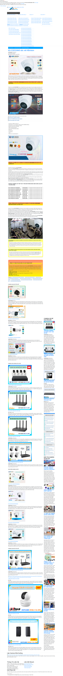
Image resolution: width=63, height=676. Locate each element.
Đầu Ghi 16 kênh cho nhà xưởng (12, 24)
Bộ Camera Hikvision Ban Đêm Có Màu (49, 454)
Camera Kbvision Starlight (25, 47)
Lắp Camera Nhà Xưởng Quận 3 (26, 31)
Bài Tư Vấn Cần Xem (12, 28)
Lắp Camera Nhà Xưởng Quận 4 (26, 32)
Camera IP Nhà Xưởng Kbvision (36, 21)
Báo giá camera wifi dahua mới (49, 416)
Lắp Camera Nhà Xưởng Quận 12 (26, 44)
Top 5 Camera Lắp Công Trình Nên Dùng (49, 420)
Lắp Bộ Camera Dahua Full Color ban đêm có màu (49, 451)
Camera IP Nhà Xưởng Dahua (36, 19)
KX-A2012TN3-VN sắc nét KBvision (13, 522)
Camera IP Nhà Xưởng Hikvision (36, 18)
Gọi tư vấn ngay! (3, 5)
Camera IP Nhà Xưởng (27, 665)
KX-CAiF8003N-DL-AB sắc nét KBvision (14, 337)
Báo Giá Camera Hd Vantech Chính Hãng (18, 277)
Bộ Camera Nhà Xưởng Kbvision (24, 21)
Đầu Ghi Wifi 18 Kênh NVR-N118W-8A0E (14, 410)
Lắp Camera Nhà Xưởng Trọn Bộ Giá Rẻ (26, 279)
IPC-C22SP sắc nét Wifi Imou (12, 354)
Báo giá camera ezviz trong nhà (49, 418)
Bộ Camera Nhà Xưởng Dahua (23, 22)
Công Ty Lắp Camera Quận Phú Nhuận (49, 609)
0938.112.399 (10, 7)
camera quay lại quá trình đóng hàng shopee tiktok (49, 428)
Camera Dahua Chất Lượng (11, 18)
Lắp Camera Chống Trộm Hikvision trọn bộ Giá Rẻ (49, 447)
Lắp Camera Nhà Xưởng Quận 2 (26, 29)
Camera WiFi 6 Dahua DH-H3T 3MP (13, 613)
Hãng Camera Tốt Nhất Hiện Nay (49, 490)
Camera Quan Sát (11, 47)
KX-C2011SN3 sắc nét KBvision (13, 541)
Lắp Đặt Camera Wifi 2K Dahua (49, 433)
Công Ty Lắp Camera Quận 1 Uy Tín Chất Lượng (49, 563)
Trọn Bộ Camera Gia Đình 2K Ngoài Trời (49, 355)
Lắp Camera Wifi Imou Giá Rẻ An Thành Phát (48, 537)
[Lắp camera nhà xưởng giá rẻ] (13, 9)
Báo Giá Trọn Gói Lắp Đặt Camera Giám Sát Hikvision (49, 468)
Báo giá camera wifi (47, 434)
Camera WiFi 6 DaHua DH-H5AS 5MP (13, 578)
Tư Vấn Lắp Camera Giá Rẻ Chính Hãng (49, 514)
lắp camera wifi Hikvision (46, 24)
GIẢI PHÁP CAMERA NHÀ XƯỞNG (18, 7)
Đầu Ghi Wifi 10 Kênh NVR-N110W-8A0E (14, 436)
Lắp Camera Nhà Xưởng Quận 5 (26, 34)
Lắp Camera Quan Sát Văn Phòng (49, 586)
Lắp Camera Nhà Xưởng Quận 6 (26, 35)
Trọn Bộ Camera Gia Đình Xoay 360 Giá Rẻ (15, 385)
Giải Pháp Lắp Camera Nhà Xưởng (14, 34)
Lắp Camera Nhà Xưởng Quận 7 (26, 37)
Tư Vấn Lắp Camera (27, 667)
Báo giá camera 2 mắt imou (48, 429)
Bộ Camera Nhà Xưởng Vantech (24, 24)
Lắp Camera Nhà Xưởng (11, 14)
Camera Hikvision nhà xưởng (12, 21)
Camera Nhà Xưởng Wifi (28, 666)
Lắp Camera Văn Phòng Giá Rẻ (15, 279)
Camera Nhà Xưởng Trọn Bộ (28, 664)
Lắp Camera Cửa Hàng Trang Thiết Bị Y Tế (26, 278)
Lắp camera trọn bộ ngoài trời (23, 18)
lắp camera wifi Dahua (45, 22)
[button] (19, 13)
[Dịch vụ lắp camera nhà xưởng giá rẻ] (23, 654)
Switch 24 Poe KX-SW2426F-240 (49, 399)
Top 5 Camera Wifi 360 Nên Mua (49, 438)
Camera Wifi (42, 14)
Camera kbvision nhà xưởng (11, 19)
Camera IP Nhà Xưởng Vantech (36, 22)
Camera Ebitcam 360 (48, 441)
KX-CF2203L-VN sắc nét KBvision (13, 318)
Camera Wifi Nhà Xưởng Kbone (47, 21)
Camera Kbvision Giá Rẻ (17, 47)
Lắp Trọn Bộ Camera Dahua (48, 448)
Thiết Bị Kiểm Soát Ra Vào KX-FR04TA (49, 381)
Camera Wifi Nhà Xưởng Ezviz (47, 19)
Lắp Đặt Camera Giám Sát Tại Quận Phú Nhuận (49, 632)
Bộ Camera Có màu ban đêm (23, 25)
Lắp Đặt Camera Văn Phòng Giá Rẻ (30, 277)
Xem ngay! (36, 2)
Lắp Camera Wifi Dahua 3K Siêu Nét (49, 436)
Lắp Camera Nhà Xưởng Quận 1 (26, 28)
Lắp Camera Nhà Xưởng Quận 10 (26, 41)
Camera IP (31, 14)
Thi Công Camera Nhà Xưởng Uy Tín (15, 32)
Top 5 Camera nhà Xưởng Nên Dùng (49, 424)
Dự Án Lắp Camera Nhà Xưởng (14, 29)
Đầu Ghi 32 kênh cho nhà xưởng (12, 25)
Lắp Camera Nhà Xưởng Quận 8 (26, 38)
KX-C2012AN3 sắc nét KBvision (21, 50)
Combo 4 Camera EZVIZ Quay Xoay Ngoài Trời (15, 462)
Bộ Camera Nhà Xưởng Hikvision (24, 19)
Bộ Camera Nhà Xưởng (22, 14)
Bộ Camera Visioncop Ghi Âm (49, 452)
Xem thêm (22, 3)
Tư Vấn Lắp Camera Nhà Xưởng (14, 31)
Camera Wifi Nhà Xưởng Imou (47, 18)
